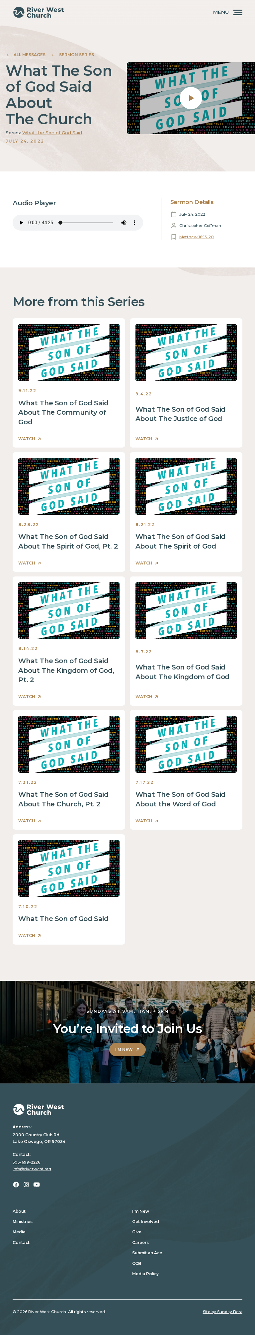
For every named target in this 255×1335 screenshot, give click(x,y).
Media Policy (145, 1273)
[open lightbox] (191, 98)
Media (19, 1231)
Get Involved (145, 1221)
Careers (140, 1242)
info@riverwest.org (32, 1168)
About (19, 1211)
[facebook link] (16, 1184)
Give (136, 1231)
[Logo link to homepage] (38, 12)
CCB (136, 1263)
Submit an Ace (147, 1252)
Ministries (23, 1221)
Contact (21, 1242)
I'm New (140, 1211)
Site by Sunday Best (222, 1311)
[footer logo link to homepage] (127, 1109)
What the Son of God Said (52, 132)
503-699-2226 (26, 1162)
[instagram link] (26, 1184)
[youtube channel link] (36, 1184)
